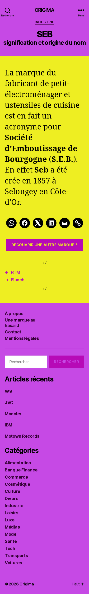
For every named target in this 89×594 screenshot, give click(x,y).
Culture (12, 491)
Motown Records (22, 436)
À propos (14, 313)
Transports (16, 555)
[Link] (78, 223)
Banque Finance (21, 469)
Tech (10, 548)
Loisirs (11, 512)
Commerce (16, 477)
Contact (13, 331)
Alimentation (18, 462)
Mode (10, 534)
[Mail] (64, 223)
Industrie (44, 22)
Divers (11, 498)
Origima (45, 10)
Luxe (9, 519)
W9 (8, 391)
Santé (11, 541)
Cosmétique (17, 484)
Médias (12, 527)
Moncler (13, 413)
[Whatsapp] (11, 223)
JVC (9, 402)
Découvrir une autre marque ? (44, 245)
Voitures (13, 562)
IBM (8, 424)
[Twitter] (38, 223)
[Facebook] (24, 223)
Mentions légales (22, 338)
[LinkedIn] (51, 223)
